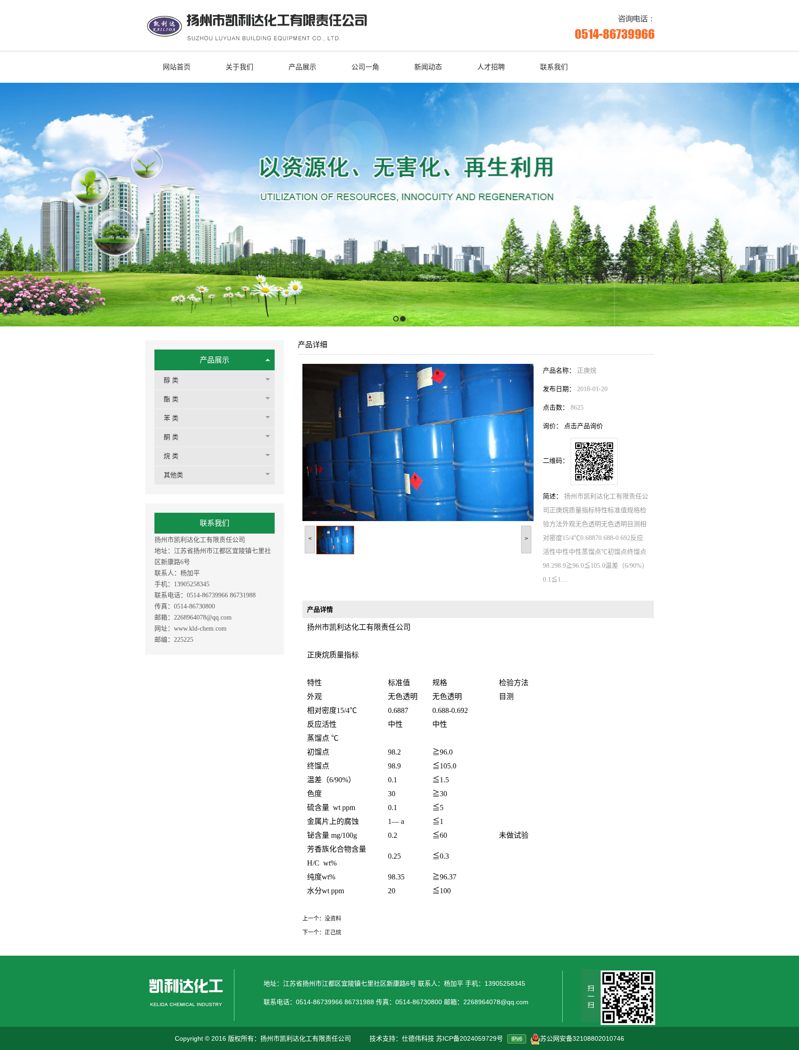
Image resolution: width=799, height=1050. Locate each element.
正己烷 (333, 932)
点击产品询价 (583, 426)
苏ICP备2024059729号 (469, 1038)
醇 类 (171, 380)
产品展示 (214, 360)
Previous (7, 204)
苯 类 (171, 418)
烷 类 (171, 456)
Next (789, 204)
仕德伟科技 (418, 1038)
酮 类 (171, 437)
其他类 (173, 475)
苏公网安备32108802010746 (582, 1038)
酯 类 (171, 399)
